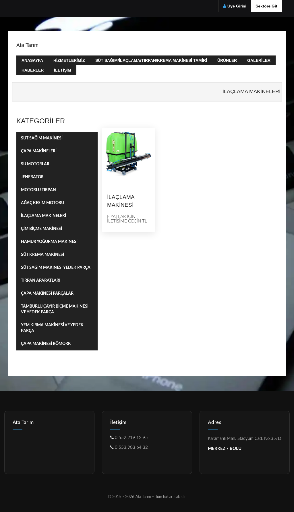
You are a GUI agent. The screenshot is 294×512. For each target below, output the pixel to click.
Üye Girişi (236, 6)
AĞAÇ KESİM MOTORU (42, 203)
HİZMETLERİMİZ (69, 60)
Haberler (33, 70)
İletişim (62, 70)
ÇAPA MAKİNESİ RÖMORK (46, 344)
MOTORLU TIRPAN (38, 190)
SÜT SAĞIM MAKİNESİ (42, 138)
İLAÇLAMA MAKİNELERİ (43, 216)
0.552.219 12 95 (131, 438)
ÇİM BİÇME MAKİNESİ (41, 229)
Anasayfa (32, 60)
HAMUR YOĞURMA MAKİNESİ (49, 242)
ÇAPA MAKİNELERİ (39, 151)
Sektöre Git (266, 6)
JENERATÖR (32, 177)
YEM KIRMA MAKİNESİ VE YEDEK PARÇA (52, 328)
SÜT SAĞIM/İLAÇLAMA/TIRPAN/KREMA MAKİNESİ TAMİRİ (151, 60)
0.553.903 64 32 (131, 447)
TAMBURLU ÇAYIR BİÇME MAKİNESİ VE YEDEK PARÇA (54, 309)
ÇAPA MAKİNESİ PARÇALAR (47, 294)
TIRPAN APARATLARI (40, 281)
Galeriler (258, 60)
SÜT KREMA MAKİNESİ (42, 255)
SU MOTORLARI (36, 164)
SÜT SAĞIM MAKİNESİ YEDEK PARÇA (55, 268)
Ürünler (227, 60)
